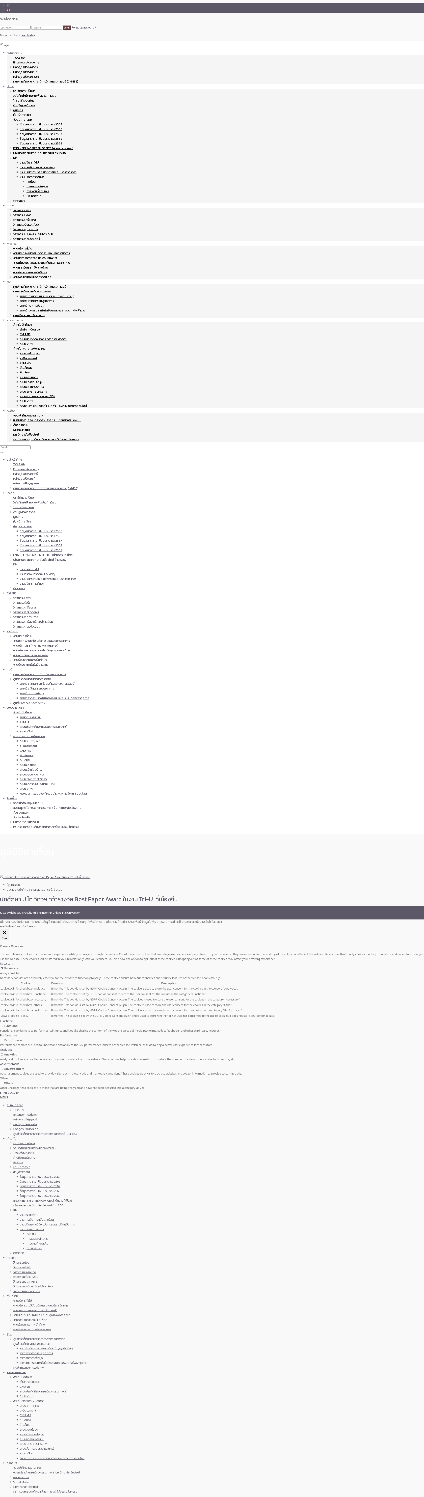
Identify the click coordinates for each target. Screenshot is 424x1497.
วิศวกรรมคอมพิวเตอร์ (26, 239)
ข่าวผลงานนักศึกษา (18, 889)
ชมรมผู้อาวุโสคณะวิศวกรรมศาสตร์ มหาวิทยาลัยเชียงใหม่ (47, 420)
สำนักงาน (12, 243)
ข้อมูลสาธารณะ (22, 119)
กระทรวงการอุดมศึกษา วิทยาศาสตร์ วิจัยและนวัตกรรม (46, 439)
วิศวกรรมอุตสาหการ (25, 229)
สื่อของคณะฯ (21, 425)
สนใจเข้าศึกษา (14, 53)
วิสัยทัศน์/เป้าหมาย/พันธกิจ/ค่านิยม (34, 95)
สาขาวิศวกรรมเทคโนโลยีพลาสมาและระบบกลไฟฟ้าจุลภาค (54, 310)
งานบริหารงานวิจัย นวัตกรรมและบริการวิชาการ (48, 172)
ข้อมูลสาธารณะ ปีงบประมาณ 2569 (41, 143)
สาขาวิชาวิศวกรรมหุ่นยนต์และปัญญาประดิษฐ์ (47, 296)
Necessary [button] (6, 963)
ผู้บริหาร (18, 110)
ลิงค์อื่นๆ (11, 410)
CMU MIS (25, 363)
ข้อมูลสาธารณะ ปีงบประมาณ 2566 (41, 129)
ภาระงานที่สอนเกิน (37, 191)
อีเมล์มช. (25, 372)
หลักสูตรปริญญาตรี (25, 67)
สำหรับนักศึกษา (22, 324)
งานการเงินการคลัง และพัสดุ (37, 167)
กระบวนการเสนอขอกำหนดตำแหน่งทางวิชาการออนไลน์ (53, 406)
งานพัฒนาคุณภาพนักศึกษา (30, 272)
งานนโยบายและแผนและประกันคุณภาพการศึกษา (42, 262)
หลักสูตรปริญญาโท (25, 72)
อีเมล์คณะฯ (26, 367)
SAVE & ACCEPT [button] (10, 1092)
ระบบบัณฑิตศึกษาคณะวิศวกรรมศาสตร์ (43, 339)
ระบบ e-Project (30, 353)
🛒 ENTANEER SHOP (20, 5)
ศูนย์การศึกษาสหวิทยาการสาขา (32, 291)
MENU (4, 1097)
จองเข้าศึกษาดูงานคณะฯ (28, 415)
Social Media (21, 429)
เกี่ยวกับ (10, 86)
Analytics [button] (6, 1049)
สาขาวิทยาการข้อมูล (32, 305)
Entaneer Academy (26, 62)
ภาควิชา (11, 205)
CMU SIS (25, 334)
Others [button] (4, 1078)
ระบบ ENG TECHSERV (33, 391)
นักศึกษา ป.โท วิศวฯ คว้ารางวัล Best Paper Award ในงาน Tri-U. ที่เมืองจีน (89, 899)
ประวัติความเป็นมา (24, 91)
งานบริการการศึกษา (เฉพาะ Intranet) (35, 258)
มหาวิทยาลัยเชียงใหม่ (26, 434)
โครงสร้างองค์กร (23, 100)
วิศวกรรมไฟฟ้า (22, 215)
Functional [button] (6, 1021)
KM (15, 158)
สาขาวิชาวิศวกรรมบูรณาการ (37, 301)
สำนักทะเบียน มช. (30, 329)
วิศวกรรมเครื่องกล (24, 220)
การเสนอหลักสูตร (37, 186)
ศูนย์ (9, 281)
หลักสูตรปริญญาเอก (26, 76)
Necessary (11, 968)
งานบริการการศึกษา (32, 177)
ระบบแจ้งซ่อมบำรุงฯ (32, 382)
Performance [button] (8, 1035)
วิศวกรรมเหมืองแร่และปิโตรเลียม (33, 234)
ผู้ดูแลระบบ (13, 885)
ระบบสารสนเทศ (15, 320)
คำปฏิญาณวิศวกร (24, 105)
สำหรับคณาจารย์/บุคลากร (29, 348)
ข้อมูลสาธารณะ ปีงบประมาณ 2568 (41, 138)
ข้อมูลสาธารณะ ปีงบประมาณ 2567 (41, 134)
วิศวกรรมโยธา (22, 210)
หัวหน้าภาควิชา (22, 114)
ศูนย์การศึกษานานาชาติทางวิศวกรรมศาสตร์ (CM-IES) (45, 81)
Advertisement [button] (9, 1064)
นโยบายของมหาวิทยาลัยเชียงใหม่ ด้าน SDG (39, 153)
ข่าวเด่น (57, 889)
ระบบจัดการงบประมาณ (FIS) (37, 396)
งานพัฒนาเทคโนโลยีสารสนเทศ (32, 277)
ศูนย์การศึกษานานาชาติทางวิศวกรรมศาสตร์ (39, 286)
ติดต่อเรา (19, 200)
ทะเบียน (31, 181)
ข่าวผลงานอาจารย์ (41, 889)
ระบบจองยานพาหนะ (32, 387)
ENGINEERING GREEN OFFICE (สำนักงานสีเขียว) (43, 148)
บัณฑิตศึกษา (34, 196)
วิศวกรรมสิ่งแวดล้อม (26, 224)
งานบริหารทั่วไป (29, 162)
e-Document (28, 358)
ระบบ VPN (26, 344)
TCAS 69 (19, 57)
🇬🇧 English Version (18, 10)
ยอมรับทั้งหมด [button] (26, 926)
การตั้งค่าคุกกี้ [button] (8, 926)
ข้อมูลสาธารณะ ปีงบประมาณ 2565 (41, 124)
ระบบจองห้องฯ (29, 377)
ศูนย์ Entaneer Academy (29, 315)
